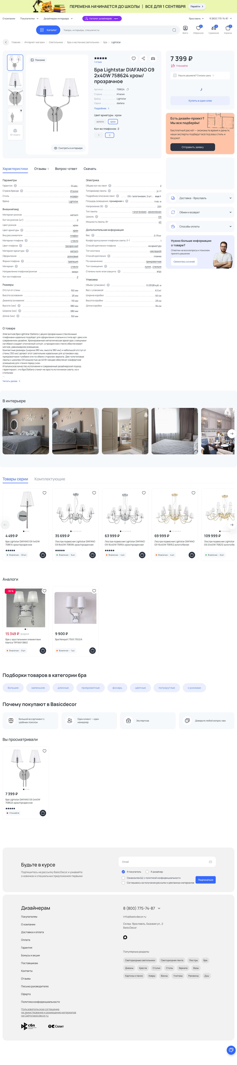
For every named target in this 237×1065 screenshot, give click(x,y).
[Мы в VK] (138, 937)
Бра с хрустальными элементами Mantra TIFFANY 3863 (23, 641)
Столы (169, 968)
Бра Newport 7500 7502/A (68, 639)
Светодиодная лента (172, 960)
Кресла (143, 968)
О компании (9, 18)
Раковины (193, 975)
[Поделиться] (143, 58)
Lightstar (121, 98)
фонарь (117, 688)
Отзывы (41, 168)
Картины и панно (134, 975)
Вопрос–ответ (66, 168)
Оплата (25, 940)
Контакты (27, 971)
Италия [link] (121, 94)
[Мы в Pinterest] (132, 937)
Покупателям (29, 916)
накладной (155, 251)
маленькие (38, 688)
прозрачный (71, 245)
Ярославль (195, 18)
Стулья (156, 968)
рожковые (73, 256)
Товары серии (15, 478)
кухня (148, 266)
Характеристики (15, 168)
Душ (206, 975)
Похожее (40, 59)
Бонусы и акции (30, 955)
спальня (157, 266)
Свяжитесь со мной (184, 261)
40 (160, 222)
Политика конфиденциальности (40, 1002)
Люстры (193, 960)
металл (74, 251)
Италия (74, 191)
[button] (157, 196)
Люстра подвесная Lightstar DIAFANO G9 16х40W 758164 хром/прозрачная (125, 543)
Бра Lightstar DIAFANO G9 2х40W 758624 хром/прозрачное (22, 801)
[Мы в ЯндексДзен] (145, 937)
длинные (63, 688)
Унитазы (178, 975)
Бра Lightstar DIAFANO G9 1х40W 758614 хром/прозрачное (22, 543)
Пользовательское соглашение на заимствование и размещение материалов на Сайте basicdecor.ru (48, 1012)
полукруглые (167, 688)
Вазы (196, 968)
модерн (74, 196)
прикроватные (153, 261)
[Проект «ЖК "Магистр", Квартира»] (26, 431)
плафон (74, 235)
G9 (159, 216)
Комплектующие (50, 478)
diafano (120, 103)
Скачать (90, 168)
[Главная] (19, 30)
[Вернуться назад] (6, 42)
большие (13, 688)
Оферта (26, 994)
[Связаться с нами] (231, 1050)
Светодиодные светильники (140, 960)
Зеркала (183, 968)
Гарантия (26, 947)
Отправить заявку (193, 147)
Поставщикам (29, 963)
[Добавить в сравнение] (153, 58)
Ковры (152, 975)
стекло (74, 240)
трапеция (73, 261)
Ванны (164, 975)
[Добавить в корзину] (43, 555)
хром (75, 230)
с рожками (194, 688)
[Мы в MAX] (125, 937)
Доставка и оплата (32, 932)
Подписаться (205, 879)
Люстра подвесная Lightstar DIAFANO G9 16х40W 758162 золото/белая (174, 543)
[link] (100, 59)
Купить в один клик (200, 100)
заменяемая (154, 211)
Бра (205, 960)
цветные (140, 688)
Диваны (129, 968)
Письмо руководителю (35, 986)
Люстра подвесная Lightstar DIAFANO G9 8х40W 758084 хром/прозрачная (75, 543)
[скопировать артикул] (128, 89)
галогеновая (139, 211)
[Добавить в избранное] (134, 58)
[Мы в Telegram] (152, 937)
